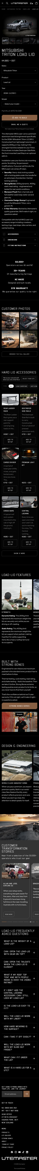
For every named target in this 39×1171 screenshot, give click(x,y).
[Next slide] (34, 611)
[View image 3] (19, 41)
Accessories (13, 234)
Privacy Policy (7, 1147)
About (4, 1141)
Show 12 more (19, 553)
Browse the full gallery (20, 354)
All (11, 386)
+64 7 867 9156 (11, 1111)
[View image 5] (33, 41)
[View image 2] (12, 41)
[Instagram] (15, 1152)
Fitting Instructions (17, 245)
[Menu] (2, 3)
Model (4, 99)
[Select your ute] (31, 3)
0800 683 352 (11, 1108)
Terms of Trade (8, 1144)
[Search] (7, 3)
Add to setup (10, 441)
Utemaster (22, 1164)
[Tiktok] (23, 1152)
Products (5, 1132)
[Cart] (36, 3)
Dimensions (12, 240)
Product (5, 77)
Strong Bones (7, 1138)
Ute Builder (6, 1135)
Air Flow (34, 386)
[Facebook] (12, 1152)
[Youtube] (19, 1152)
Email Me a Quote (19, 124)
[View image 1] (5, 41)
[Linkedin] (27, 1152)
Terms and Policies (19, 1168)
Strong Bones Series (19, 706)
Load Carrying (21, 386)
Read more (8, 914)
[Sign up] (26, 1094)
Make (4, 66)
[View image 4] (26, 41)
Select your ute (29, 378)
